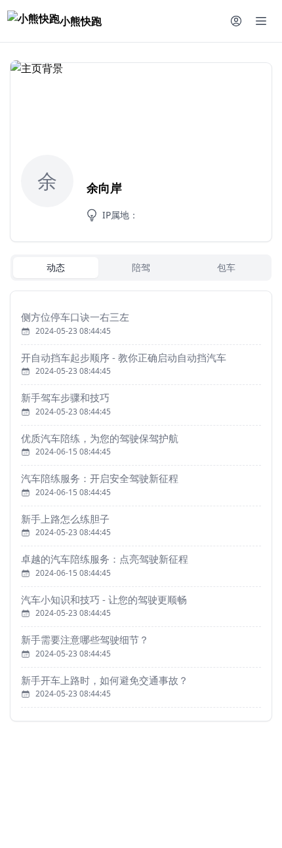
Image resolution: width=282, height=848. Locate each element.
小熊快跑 (81, 21)
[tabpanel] (141, 506)
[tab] (55, 267)
